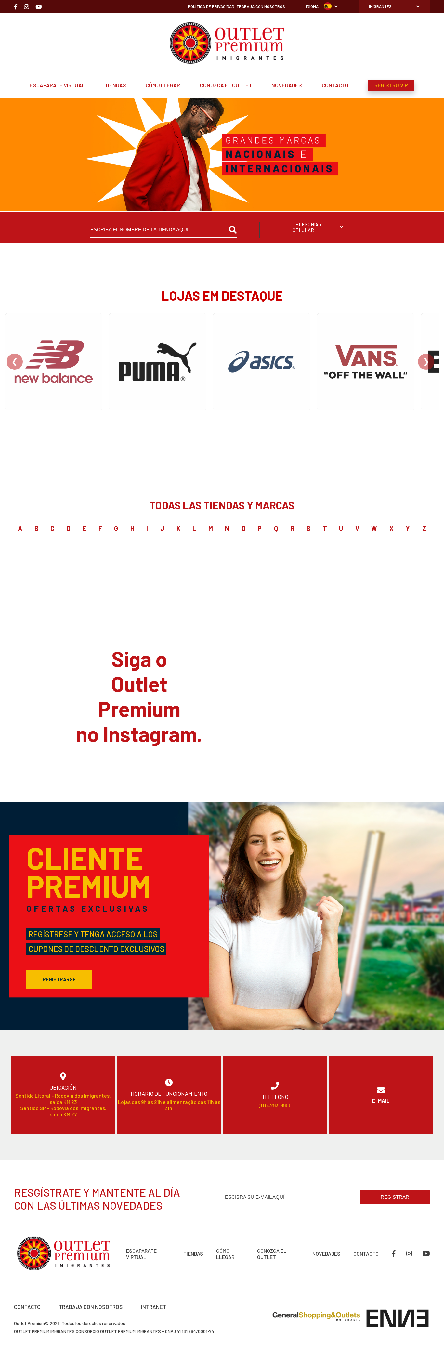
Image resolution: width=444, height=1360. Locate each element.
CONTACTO (27, 1306)
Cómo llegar (163, 85)
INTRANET (153, 1306)
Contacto (335, 85)
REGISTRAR (395, 1197)
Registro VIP (391, 85)
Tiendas (115, 85)
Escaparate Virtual (57, 85)
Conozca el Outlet (226, 85)
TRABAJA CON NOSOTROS (91, 1306)
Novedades (286, 85)
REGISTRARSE (59, 979)
